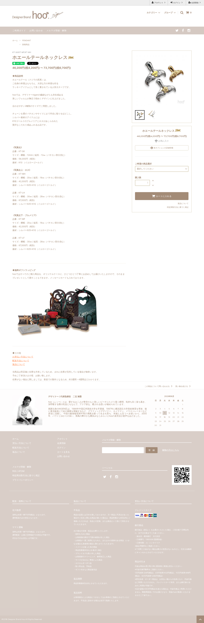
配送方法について (20, 360)
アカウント (159, 2)
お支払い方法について (22, 356)
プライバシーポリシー (22, 480)
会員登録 (195, 2)
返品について (183, 203)
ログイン (177, 2)
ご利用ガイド (19, 30)
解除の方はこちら (170, 450)
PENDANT (26, 40)
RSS (14, 471)
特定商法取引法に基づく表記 (26, 475)
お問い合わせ (36, 30)
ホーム (15, 40)
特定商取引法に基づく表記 (177, 207)
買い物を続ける (181, 386)
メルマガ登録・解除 (56, 30)
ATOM (21, 471)
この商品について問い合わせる (157, 386)
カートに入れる (163, 196)
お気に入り (163, 141)
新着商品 (25, 44)
